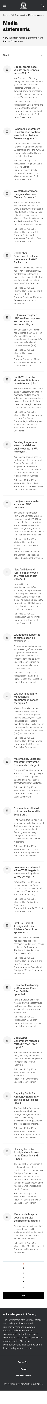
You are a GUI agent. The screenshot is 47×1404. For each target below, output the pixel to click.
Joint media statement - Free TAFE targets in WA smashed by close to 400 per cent (27, 872)
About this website (23, 1375)
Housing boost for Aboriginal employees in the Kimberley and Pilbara (26, 1154)
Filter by (6, 55)
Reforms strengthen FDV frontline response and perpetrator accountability (27, 320)
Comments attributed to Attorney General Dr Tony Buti (27, 811)
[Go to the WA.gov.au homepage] (23, 5)
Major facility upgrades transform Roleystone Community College (27, 762)
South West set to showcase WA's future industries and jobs (26, 380)
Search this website (42, 5)
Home (5, 15)
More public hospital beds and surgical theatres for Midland (26, 1217)
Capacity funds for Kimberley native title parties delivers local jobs (26, 1098)
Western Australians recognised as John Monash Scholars (25, 194)
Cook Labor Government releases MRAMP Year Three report (26, 1042)
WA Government (18, 15)
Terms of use (23, 1362)
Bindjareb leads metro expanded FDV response (26, 504)
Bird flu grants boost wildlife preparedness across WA (26, 70)
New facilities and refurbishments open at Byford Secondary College (26, 574)
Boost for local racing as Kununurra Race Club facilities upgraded (26, 990)
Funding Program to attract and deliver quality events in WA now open (25, 447)
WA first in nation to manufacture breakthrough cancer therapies (26, 698)
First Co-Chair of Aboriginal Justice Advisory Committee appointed (25, 928)
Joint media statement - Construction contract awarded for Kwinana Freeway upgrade (27, 133)
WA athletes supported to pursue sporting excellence (27, 638)
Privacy (23, 1369)
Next (23, 1295)
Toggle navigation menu (4, 5)
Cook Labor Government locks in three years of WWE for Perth (26, 258)
